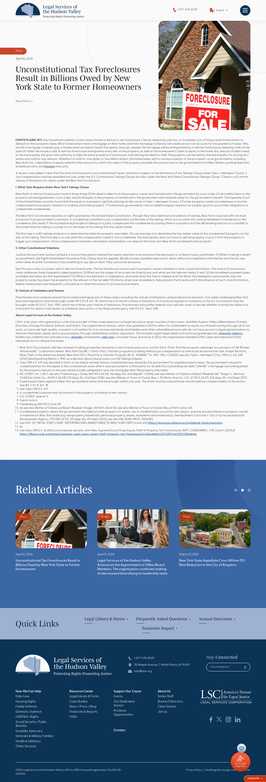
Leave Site (253, 778)
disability (77, 337)
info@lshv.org (143, 671)
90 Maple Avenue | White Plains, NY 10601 (162, 664)
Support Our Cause (127, 691)
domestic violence (231, 333)
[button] (236, 490)
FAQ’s (73, 717)
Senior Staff (166, 696)
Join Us (162, 712)
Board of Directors (170, 701)
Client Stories (167, 706)
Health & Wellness (28, 741)
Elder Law (22, 696)
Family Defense (26, 706)
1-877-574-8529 (187, 9)
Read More (23, 101)
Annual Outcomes (215, 619)
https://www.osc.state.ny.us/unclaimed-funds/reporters (185, 423)
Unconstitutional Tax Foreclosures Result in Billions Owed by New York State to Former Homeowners (48, 565)
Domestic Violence (29, 712)
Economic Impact (158, 628)
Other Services (26, 746)
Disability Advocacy (29, 731)
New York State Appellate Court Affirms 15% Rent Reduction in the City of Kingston (212, 563)
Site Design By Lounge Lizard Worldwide (227, 770)
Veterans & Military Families (35, 736)
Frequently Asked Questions (161, 619)
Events (118, 696)
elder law (108, 337)
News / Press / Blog (82, 706)
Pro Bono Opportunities (123, 713)
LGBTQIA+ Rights (27, 717)
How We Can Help (28, 691)
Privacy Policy (194, 770)
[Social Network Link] (210, 719)
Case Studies (78, 701)
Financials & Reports (83, 712)
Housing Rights (26, 701)
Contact (119, 730)
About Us (164, 691)
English (220, 10)
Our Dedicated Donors (124, 703)
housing (49, 166)
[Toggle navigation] (245, 10)
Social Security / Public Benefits (31, 724)
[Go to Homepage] (50, 10)
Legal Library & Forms (105, 619)
